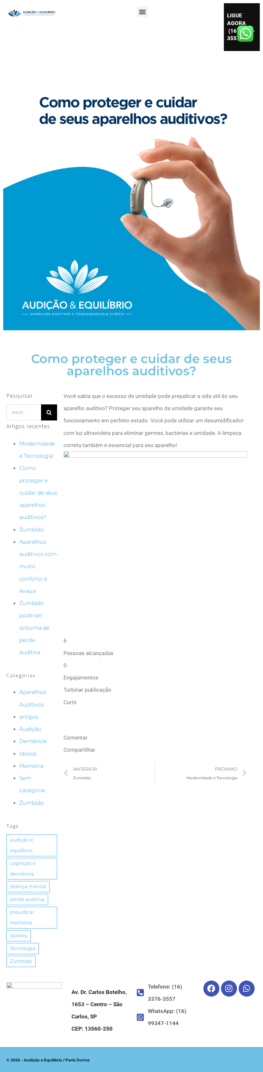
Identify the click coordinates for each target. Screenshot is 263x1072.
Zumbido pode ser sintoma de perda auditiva (34, 627)
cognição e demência (23, 868)
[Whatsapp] (247, 989)
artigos (28, 716)
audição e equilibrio (21, 845)
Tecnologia (22, 948)
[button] (142, 11)
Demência (33, 741)
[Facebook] (211, 989)
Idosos (28, 753)
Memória (31, 766)
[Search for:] (23, 411)
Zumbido (31, 529)
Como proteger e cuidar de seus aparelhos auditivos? (38, 492)
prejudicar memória (22, 917)
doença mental (28, 886)
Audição (30, 729)
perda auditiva (27, 899)
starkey (18, 935)
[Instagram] (229, 989)
